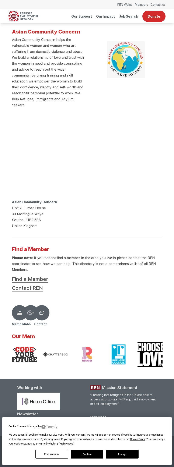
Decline (87, 454)
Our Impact (105, 16)
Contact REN (27, 288)
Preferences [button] (66, 443)
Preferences (51, 454)
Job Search (128, 16)
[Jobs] (30, 313)
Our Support (81, 16)
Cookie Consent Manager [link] (23, 426)
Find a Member (30, 279)
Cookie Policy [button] (137, 439)
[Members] (19, 313)
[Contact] (41, 313)
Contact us (158, 4)
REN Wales (124, 4)
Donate (154, 16)
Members (141, 4)
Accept (122, 454)
